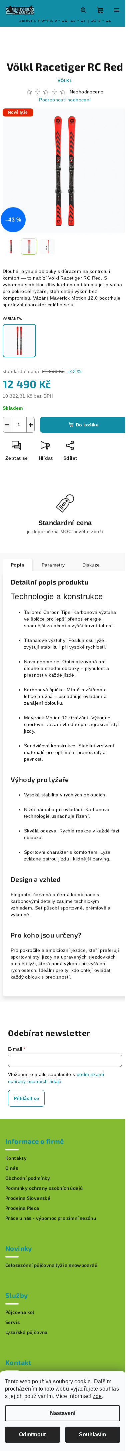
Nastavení (62, 1413)
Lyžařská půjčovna (26, 1332)
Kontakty (16, 1158)
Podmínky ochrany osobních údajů (44, 1188)
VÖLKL (65, 80)
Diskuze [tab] (91, 565)
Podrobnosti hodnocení (65, 99)
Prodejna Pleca (22, 1208)
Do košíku (87, 424)
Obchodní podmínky (27, 1178)
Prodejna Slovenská (27, 1198)
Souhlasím (92, 1434)
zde (97, 1396)
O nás (11, 1168)
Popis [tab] (17, 565)
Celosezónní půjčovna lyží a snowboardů (51, 1265)
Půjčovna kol (19, 1312)
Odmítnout (32, 1434)
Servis (12, 1322)
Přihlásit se (26, 1098)
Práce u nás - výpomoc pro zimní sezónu (50, 1218)
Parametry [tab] (53, 565)
